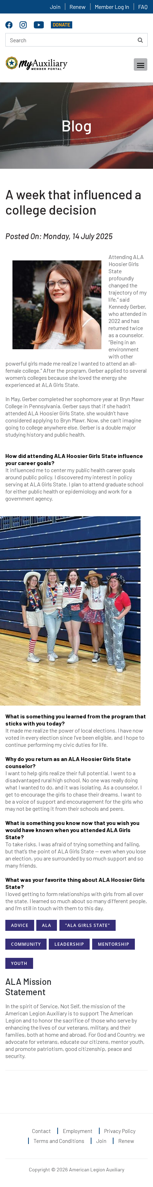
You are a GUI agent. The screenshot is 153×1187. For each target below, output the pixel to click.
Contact (41, 1131)
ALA (46, 925)
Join (55, 6)
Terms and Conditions (58, 1141)
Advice (19, 925)
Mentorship (113, 944)
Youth (19, 963)
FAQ (143, 6)
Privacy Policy (120, 1131)
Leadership (69, 944)
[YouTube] (40, 23)
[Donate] (61, 23)
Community (26, 944)
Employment (78, 1131)
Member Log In (112, 6)
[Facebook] (9, 23)
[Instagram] (24, 23)
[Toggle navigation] (140, 64)
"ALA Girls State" (87, 925)
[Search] (140, 40)
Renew (77, 6)
